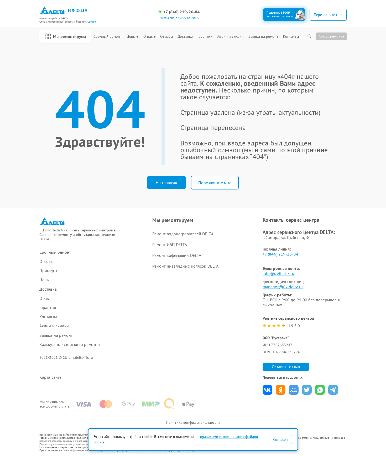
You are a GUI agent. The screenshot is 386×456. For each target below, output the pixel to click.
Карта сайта (50, 377)
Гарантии (204, 36)
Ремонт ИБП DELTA (169, 244)
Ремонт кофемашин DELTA (176, 255)
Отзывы (166, 36)
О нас (148, 36)
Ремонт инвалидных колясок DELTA (185, 266)
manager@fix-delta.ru (283, 286)
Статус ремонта (331, 36)
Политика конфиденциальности (193, 422)
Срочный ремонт (107, 36)
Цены (131, 36)
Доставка (185, 36)
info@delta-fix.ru (278, 273)
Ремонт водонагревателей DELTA (182, 233)
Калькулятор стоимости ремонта (69, 344)
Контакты (291, 36)
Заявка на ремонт (263, 36)
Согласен (280, 439)
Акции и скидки (230, 36)
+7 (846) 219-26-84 (181, 11)
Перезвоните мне (214, 182)
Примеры (48, 270)
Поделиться (267, 390)
